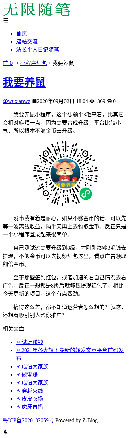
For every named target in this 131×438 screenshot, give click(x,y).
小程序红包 (33, 63)
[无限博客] (36, 14)
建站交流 (27, 41)
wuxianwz (19, 101)
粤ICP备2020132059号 (28, 420)
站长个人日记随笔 (37, 50)
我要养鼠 (24, 82)
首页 (21, 33)
